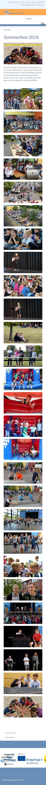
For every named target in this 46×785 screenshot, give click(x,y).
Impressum (10, 737)
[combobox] (32, 18)
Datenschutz (10, 733)
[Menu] (42, 23)
